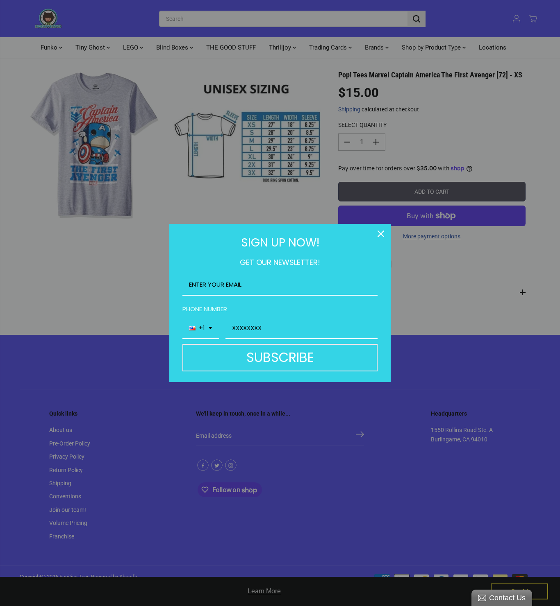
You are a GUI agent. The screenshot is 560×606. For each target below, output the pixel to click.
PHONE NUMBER (204, 309)
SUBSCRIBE (280, 357)
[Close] (381, 234)
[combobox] (200, 328)
